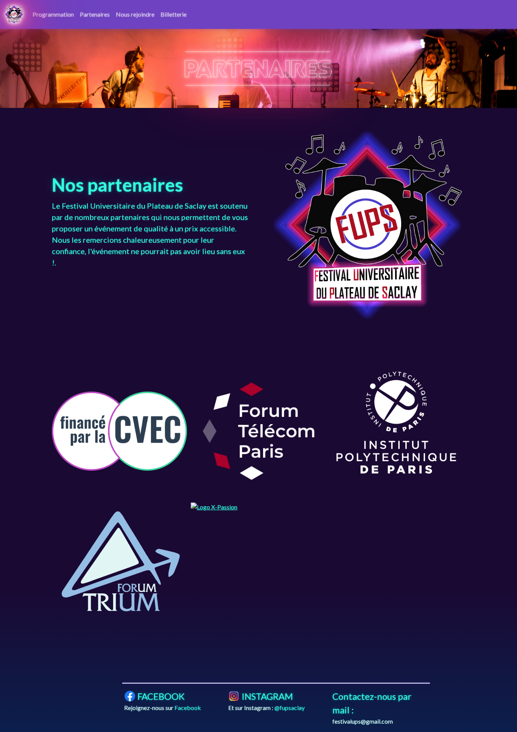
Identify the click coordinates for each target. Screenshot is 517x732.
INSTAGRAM (267, 696)
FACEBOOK (161, 696)
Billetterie (173, 14)
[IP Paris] (397, 423)
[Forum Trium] (119, 563)
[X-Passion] (258, 507)
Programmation (53, 14)
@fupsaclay (289, 707)
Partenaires (95, 14)
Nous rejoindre (135, 14)
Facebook (187, 707)
